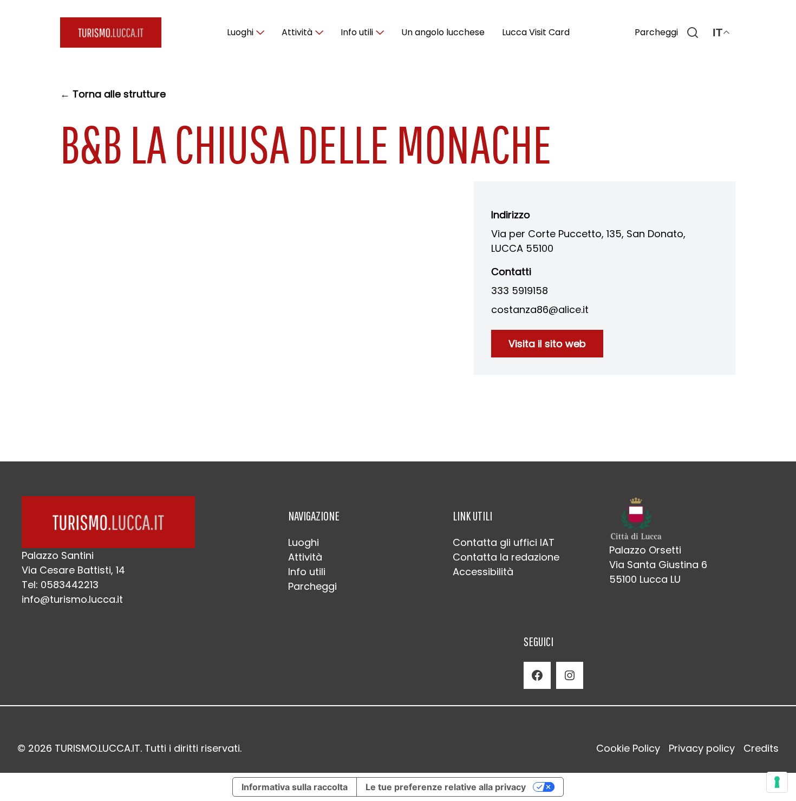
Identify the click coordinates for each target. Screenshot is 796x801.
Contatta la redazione (506, 557)
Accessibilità (483, 571)
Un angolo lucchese (443, 32)
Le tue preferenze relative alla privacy (446, 787)
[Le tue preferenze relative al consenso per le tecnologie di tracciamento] (777, 782)
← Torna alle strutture (113, 94)
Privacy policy (702, 748)
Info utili (357, 32)
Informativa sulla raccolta (295, 787)
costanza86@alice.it (540, 309)
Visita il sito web (547, 343)
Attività (297, 32)
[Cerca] (692, 32)
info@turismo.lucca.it (72, 599)
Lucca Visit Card (536, 32)
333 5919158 (519, 290)
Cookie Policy (628, 748)
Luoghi (240, 32)
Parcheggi (656, 32)
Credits (761, 748)
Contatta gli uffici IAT (503, 542)
